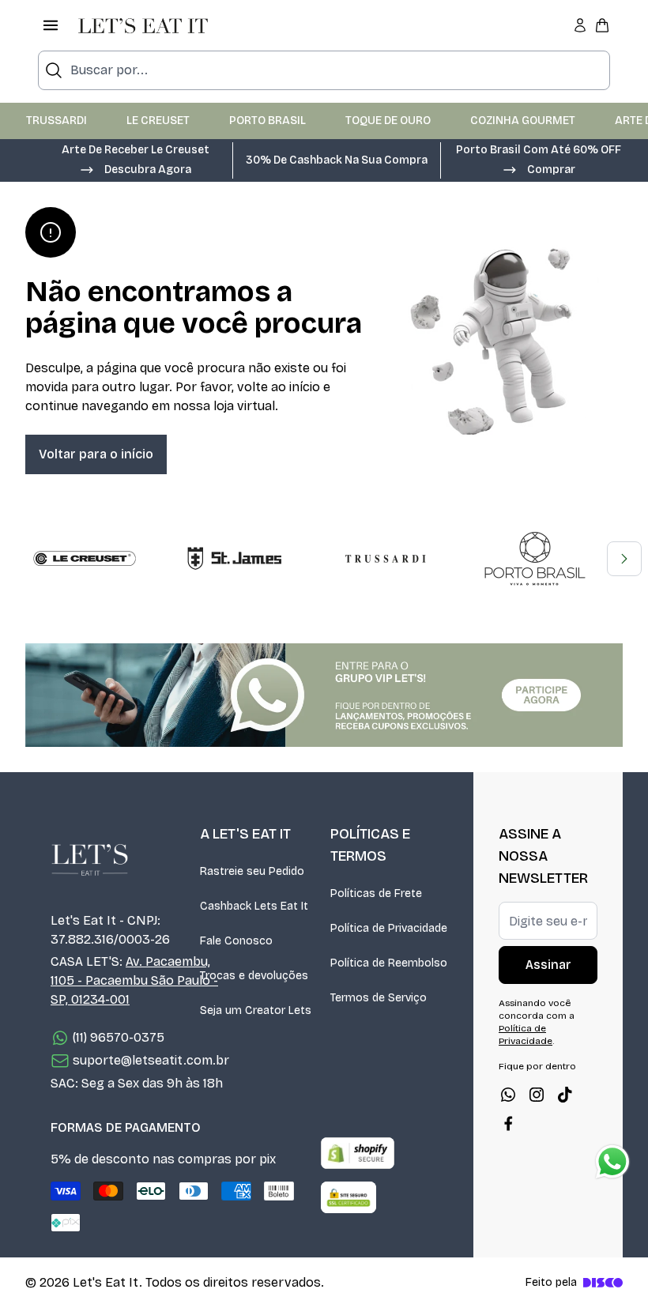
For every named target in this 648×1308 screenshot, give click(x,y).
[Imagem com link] (324, 695)
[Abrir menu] (50, 25)
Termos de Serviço (378, 998)
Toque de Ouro (388, 120)
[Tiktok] (565, 1094)
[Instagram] (536, 1094)
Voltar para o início (96, 454)
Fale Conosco (236, 941)
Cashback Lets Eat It (254, 906)
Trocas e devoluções (254, 975)
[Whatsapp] (508, 1094)
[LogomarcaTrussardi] (385, 558)
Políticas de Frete (376, 893)
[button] (135, 168)
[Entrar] (580, 25)
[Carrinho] (602, 25)
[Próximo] (624, 558)
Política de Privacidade (388, 928)
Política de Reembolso (388, 963)
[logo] (143, 25)
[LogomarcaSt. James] (234, 558)
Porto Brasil (267, 120)
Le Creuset (158, 120)
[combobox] (324, 70)
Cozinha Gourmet (522, 120)
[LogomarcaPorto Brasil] (535, 558)
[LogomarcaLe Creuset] (84, 558)
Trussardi (56, 120)
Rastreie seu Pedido (252, 871)
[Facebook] (508, 1123)
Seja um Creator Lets (255, 1010)
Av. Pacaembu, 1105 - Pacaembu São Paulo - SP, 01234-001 (134, 980)
